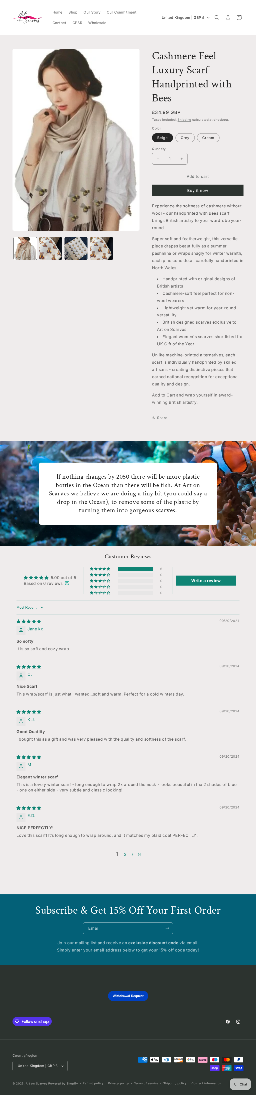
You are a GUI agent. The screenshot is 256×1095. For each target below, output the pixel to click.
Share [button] (162, 418)
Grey (185, 137)
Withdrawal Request (128, 996)
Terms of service (146, 1083)
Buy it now (197, 190)
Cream (208, 137)
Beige (162, 137)
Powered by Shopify (63, 1083)
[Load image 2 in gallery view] (50, 248)
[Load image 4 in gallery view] (101, 248)
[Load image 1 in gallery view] (25, 248)
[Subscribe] (167, 928)
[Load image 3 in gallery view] (76, 248)
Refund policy (93, 1083)
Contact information (207, 1083)
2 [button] (125, 854)
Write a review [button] (206, 580)
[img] (28, 621)
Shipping (184, 119)
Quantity (159, 149)
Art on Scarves (37, 1083)
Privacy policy (118, 1083)
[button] (217, 17)
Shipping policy (175, 1083)
